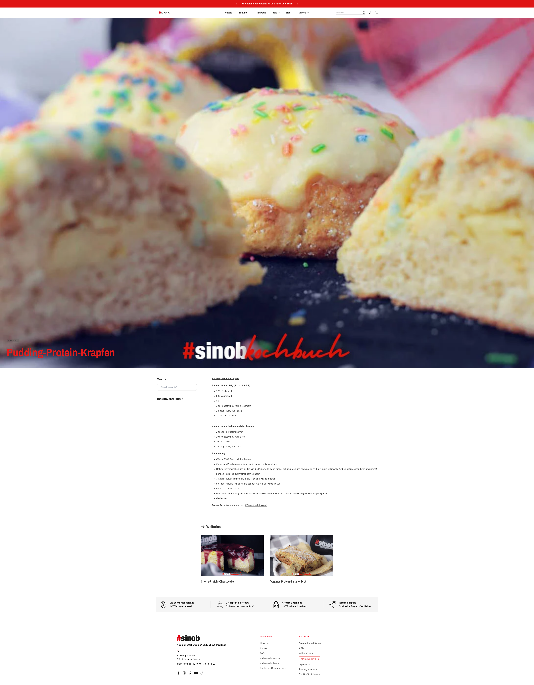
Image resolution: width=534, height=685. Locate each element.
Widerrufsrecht (306, 653)
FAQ (262, 653)
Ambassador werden (270, 658)
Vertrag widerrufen (310, 659)
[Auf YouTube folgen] (196, 673)
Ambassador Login (269, 663)
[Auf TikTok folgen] (202, 673)
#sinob (302, 13)
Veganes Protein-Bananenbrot (288, 581)
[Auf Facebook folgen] (178, 673)
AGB (301, 648)
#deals (228, 13)
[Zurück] (236, 4)
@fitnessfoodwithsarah (256, 505)
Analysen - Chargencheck (273, 668)
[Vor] (297, 4)
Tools (274, 13)
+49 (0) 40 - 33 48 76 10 (203, 664)
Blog (288, 13)
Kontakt (264, 648)
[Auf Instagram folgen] (184, 673)
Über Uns (265, 643)
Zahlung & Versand (308, 669)
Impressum (304, 664)
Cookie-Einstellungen (309, 674)
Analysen (261, 13)
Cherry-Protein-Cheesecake (217, 581)
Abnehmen (12, 340)
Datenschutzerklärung (310, 643)
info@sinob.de (184, 664)
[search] (363, 12)
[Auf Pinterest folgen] (190, 673)
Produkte (242, 13)
